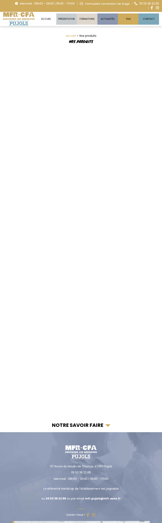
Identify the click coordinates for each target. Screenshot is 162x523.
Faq (128, 19)
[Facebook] (152, 8)
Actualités (108, 19)
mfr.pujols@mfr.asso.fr (103, 498)
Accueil (46, 19)
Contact (149, 19)
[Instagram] (157, 8)
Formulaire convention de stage (107, 4)
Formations (87, 19)
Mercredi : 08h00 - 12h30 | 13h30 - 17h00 (47, 4)
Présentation (66, 19)
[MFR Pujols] (19, 19)
